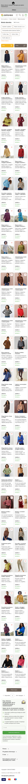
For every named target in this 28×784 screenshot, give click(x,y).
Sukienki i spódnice (6, 26)
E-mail (5, 727)
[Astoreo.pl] (7, 15)
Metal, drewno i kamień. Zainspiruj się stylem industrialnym (12, 6)
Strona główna (4, 19)
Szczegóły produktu (12, 79)
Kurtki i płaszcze (6, 37)
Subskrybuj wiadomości (14, 732)
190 (17, 695)
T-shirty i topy (5, 34)
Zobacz (14, 9)
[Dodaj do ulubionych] (11, 52)
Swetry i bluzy (15, 34)
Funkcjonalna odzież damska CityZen (11, 30)
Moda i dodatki (12, 19)
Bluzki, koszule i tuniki (19, 26)
